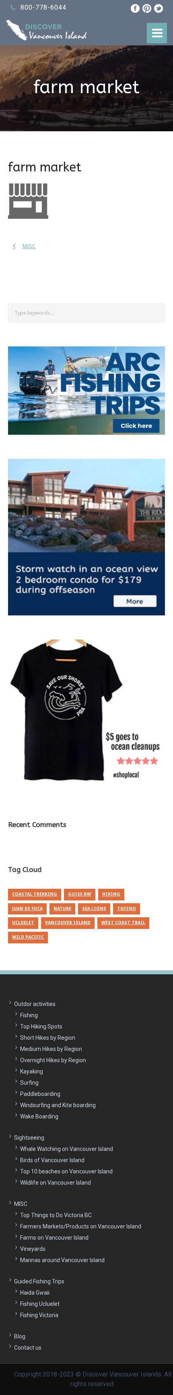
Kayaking (31, 1071)
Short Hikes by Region (47, 1038)
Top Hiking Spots (41, 1026)
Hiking (111, 894)
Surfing (29, 1082)
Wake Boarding (39, 1116)
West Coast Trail (123, 922)
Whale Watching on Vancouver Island (66, 1149)
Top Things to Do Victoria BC (56, 1215)
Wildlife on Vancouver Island (55, 1182)
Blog (19, 1336)
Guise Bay (79, 894)
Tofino (126, 908)
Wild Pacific (28, 937)
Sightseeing (29, 1137)
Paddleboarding (40, 1094)
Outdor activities (35, 1004)
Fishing (29, 1015)
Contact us (27, 1347)
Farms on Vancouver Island (54, 1237)
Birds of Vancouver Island (52, 1160)
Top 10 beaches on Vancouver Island (66, 1171)
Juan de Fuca (27, 908)
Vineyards (32, 1249)
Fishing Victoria (39, 1315)
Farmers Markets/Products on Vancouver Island (80, 1226)
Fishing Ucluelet (40, 1304)
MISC (20, 1204)
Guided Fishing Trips (39, 1281)
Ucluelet (23, 922)
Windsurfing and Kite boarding (58, 1105)
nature (62, 908)
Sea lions (94, 908)
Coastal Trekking (34, 894)
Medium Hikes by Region (51, 1049)
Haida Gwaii (34, 1292)
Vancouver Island (68, 922)
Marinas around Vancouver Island (62, 1260)
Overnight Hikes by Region (53, 1060)
